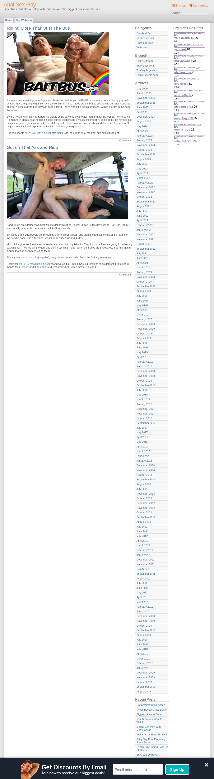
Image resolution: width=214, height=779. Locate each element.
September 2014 (145, 479)
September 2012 (145, 517)
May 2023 (142, 168)
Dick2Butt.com (144, 61)
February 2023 (144, 182)
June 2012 (142, 531)
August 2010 (143, 635)
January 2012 (144, 555)
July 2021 (142, 253)
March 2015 (143, 451)
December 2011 (145, 559)
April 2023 (142, 173)
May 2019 (142, 352)
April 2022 (142, 220)
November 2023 (145, 145)
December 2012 (145, 503)
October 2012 (144, 512)
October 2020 (144, 281)
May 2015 (142, 441)
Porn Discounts (145, 38)
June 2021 (142, 258)
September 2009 (145, 686)
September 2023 (145, 154)
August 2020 (143, 291)
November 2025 (145, 98)
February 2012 (144, 550)
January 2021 (144, 272)
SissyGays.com (145, 65)
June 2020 (142, 300)
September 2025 (145, 102)
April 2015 (142, 446)
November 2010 (145, 620)
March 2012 (143, 545)
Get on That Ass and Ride (32, 147)
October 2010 (144, 625)
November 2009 (145, 677)
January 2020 (144, 319)
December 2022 (145, 187)
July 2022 (142, 211)
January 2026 (144, 93)
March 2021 (143, 267)
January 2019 (144, 366)
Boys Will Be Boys (146, 754)
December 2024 (145, 116)
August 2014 (143, 484)
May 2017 (142, 432)
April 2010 (142, 653)
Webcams (142, 47)
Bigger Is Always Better (149, 714)
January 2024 (144, 140)
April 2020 (142, 310)
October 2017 (144, 418)
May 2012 (142, 536)
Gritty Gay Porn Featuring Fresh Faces (150, 741)
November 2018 (145, 375)
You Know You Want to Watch (149, 721)
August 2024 (143, 121)
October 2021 (144, 243)
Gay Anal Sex (144, 33)
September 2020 (145, 286)
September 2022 (145, 201)
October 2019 (144, 333)
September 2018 (145, 385)
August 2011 (143, 578)
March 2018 (143, 399)
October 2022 (144, 196)
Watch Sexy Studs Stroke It (151, 734)
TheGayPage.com (146, 70)
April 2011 (142, 597)
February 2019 (144, 361)
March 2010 (143, 658)
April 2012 (142, 540)
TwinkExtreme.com (147, 75)
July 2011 (141, 583)
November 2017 (145, 413)
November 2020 (145, 277)
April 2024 (142, 130)
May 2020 (142, 305)
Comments (200, 5)
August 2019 (143, 338)
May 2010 (142, 649)
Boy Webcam (24, 20)
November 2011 (145, 564)
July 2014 (142, 489)
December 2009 (145, 672)
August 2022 (143, 206)
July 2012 (142, 526)
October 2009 (144, 682)
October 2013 (144, 498)
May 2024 (142, 126)
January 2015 (144, 460)
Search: (176, 13)
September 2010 (145, 630)
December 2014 (145, 465)
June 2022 (142, 215)
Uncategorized (144, 42)
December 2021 (145, 234)
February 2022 (144, 225)
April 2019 (142, 357)
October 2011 (144, 569)
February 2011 (144, 606)
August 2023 (143, 159)
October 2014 (144, 475)
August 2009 (143, 691)
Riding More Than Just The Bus (38, 28)
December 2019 (145, 324)
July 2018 (142, 390)
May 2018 (142, 394)
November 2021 (145, 239)
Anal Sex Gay (20, 4)
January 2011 (144, 611)
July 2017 (142, 427)
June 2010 (142, 644)
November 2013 (145, 493)
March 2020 (143, 314)
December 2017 (145, 408)
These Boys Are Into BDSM (151, 709)
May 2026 (142, 88)
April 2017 (142, 437)
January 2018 (144, 404)
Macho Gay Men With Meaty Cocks (148, 728)
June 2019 (142, 347)
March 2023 (143, 178)
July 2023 (142, 163)
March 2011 (143, 602)
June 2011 (142, 588)
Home (8, 20)
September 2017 (145, 423)
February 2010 (144, 663)
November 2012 (145, 507)
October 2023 (144, 149)
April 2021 (142, 262)
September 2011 (145, 573)
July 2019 (142, 343)
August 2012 (143, 521)
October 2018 (144, 380)
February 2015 (144, 456)
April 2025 (142, 112)
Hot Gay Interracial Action (150, 705)
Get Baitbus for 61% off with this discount (30, 264)
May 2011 (142, 592)
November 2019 (145, 328)
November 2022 (145, 192)
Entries (180, 5)
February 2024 (144, 135)
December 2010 (145, 616)
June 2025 (142, 107)
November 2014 (145, 470)
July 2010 (142, 639)
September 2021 (145, 248)
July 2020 (142, 295)
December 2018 (145, 371)
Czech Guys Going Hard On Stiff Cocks (152, 749)
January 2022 (144, 230)
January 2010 (144, 668)
